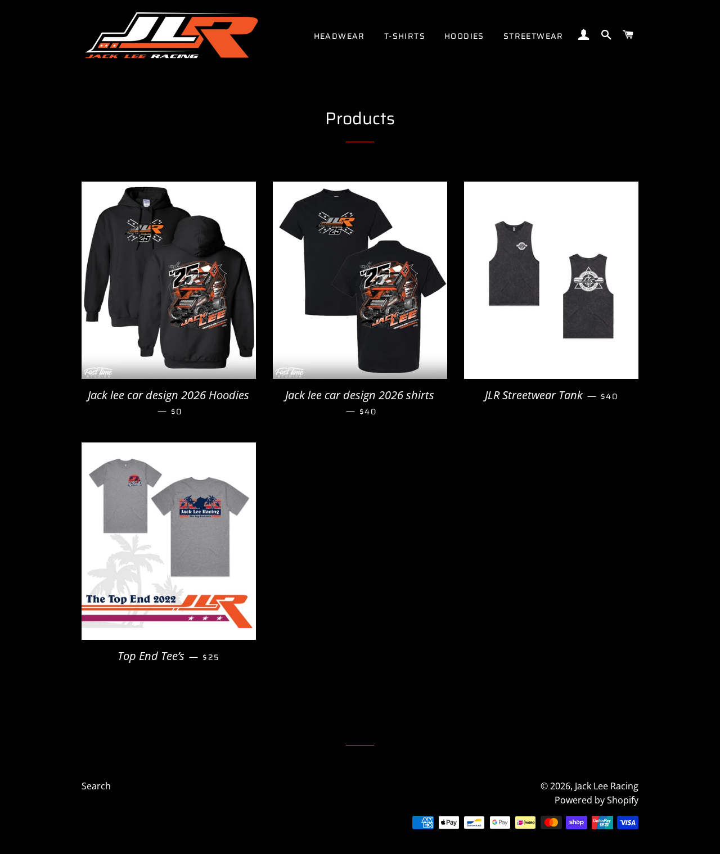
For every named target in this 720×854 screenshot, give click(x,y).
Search (96, 786)
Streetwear (533, 36)
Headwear (339, 36)
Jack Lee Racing (606, 786)
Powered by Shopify (596, 800)
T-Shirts (404, 36)
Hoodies (464, 36)
